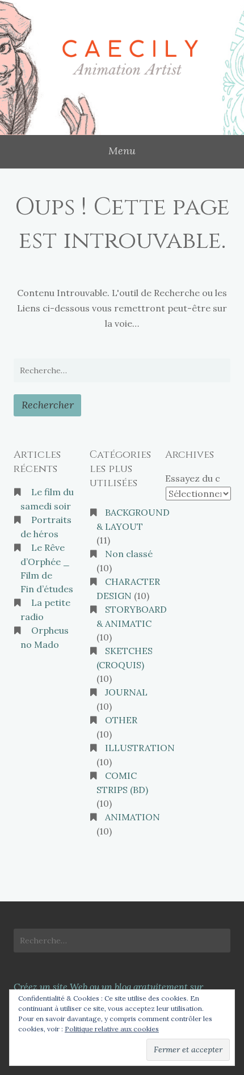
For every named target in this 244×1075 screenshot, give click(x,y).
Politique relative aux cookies (112, 1029)
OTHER (121, 720)
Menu (122, 150)
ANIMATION (132, 817)
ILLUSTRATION (140, 747)
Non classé (129, 553)
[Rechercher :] (122, 370)
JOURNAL (126, 692)
